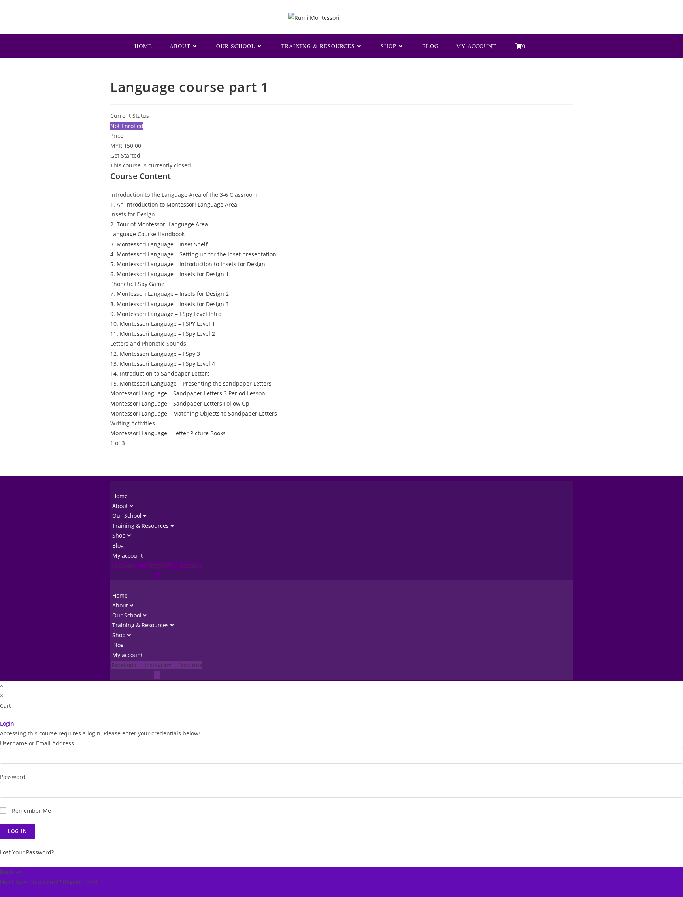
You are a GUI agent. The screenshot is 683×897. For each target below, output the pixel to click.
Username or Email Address (37, 743)
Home (120, 496)
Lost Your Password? (27, 852)
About (121, 506)
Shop (119, 535)
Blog (118, 545)
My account (127, 555)
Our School (127, 515)
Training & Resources (141, 525)
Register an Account (26, 891)
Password (12, 776)
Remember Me (30, 810)
